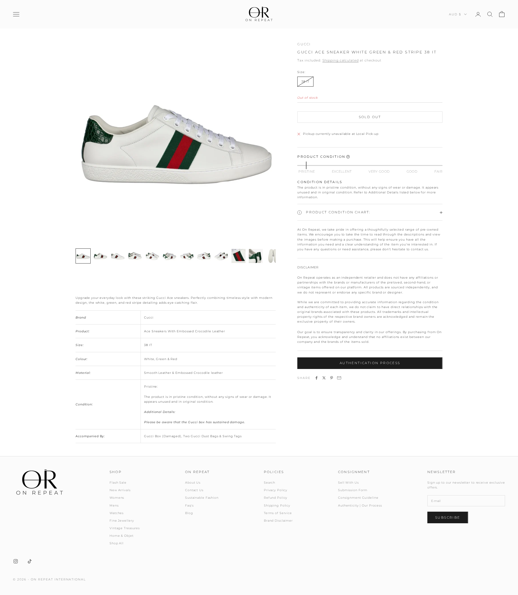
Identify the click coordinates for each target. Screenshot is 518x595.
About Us (192, 482)
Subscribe (447, 517)
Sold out (370, 117)
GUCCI (304, 44)
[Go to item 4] (134, 256)
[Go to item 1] (83, 256)
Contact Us (194, 490)
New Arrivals (120, 490)
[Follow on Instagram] (15, 561)
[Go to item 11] (255, 256)
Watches (117, 513)
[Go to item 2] (100, 256)
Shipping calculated (340, 61)
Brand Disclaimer (278, 520)
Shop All (117, 543)
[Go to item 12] (273, 256)
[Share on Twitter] (324, 378)
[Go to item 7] (186, 256)
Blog (189, 513)
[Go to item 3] (117, 256)
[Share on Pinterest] (331, 378)
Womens (117, 498)
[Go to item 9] (221, 256)
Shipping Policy (277, 505)
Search (269, 482)
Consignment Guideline (358, 498)
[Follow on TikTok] (29, 561)
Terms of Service (278, 513)
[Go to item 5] (152, 256)
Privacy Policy (275, 490)
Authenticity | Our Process (360, 505)
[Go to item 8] (204, 256)
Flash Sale (118, 482)
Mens (114, 505)
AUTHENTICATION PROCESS (370, 363)
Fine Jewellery (122, 520)
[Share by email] (339, 378)
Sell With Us (348, 482)
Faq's (189, 505)
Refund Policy (275, 498)
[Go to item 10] (238, 256)
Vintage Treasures (125, 528)
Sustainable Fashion (202, 498)
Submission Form (352, 490)
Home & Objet (122, 536)
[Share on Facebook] (316, 378)
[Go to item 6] (169, 256)
